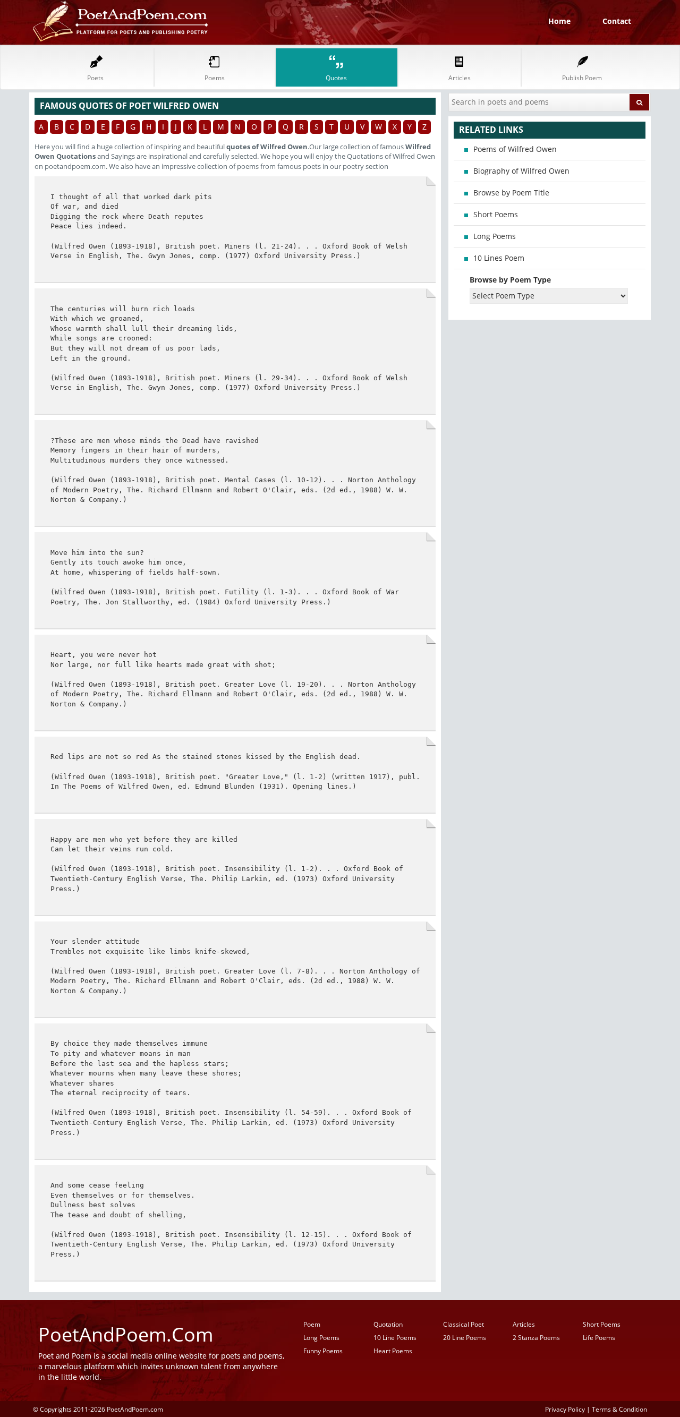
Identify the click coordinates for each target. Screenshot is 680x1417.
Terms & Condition (619, 1409)
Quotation (388, 1324)
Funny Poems (323, 1350)
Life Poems (599, 1337)
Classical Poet (463, 1324)
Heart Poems (392, 1350)
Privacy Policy (565, 1409)
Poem (311, 1324)
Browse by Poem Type (510, 280)
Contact (616, 21)
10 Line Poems (394, 1337)
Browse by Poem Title (511, 192)
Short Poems (495, 214)
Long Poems (494, 236)
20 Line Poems (464, 1337)
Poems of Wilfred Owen (515, 149)
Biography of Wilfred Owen (521, 171)
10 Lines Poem (498, 258)
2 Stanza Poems (536, 1337)
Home (559, 21)
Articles (524, 1324)
